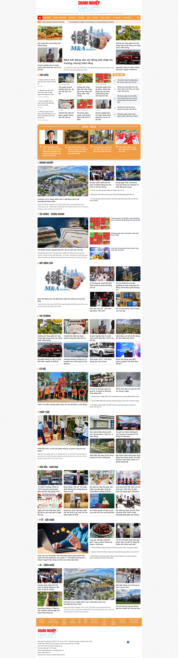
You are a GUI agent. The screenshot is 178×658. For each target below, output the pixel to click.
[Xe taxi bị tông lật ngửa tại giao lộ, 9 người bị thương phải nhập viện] (102, 379)
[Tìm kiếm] (138, 17)
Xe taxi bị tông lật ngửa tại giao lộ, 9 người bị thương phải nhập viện (100, 391)
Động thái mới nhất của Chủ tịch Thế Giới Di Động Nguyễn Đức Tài (112, 194)
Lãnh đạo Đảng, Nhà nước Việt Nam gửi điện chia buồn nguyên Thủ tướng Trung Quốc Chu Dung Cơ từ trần (52, 151)
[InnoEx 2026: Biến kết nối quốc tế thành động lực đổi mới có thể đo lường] (102, 173)
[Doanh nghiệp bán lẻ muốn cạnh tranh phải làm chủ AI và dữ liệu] (50, 55)
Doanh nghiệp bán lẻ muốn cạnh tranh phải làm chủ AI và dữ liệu (49, 67)
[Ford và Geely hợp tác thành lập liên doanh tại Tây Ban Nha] (128, 596)
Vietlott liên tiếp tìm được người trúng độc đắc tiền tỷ (103, 22)
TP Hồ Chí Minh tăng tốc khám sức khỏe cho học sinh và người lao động (114, 547)
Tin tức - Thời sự (89, 126)
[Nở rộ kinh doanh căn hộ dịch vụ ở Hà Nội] (128, 299)
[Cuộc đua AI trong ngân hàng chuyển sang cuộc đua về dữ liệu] (100, 253)
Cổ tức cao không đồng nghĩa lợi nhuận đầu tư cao (107, 190)
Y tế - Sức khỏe (46, 519)
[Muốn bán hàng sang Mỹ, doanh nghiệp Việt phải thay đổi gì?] (128, 350)
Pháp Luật (44, 411)
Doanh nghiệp (46, 162)
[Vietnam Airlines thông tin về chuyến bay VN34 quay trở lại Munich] (76, 350)
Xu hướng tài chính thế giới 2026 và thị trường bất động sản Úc (101, 285)
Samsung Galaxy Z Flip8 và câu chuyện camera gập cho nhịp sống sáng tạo (49, 610)
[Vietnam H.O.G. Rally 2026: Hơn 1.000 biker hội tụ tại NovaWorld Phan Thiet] (63, 181)
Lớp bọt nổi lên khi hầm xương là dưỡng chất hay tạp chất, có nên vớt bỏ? (115, 552)
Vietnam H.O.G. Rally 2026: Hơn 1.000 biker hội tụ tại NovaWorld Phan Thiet (115, 396)
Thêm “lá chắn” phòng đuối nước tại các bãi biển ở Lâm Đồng (62, 405)
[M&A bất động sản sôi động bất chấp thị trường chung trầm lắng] (89, 41)
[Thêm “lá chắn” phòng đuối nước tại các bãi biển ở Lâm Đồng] (63, 387)
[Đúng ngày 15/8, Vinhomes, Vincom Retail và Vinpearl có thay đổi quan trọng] (128, 173)
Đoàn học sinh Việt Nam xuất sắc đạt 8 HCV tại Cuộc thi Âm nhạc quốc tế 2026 (76, 512)
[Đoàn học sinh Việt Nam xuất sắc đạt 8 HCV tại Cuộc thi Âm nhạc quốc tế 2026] (76, 500)
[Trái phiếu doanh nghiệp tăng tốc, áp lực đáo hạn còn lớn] (66, 78)
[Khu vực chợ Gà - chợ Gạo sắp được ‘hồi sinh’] (102, 299)
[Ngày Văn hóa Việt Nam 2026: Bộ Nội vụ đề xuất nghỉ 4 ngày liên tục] (50, 500)
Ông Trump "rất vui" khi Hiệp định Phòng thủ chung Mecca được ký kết (75, 489)
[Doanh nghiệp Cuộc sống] (89, 6)
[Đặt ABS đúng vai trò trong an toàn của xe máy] (128, 575)
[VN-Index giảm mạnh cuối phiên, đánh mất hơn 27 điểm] (85, 104)
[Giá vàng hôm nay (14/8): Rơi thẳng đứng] (50, 33)
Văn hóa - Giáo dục (48, 466)
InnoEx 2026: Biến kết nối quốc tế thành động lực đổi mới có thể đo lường (100, 185)
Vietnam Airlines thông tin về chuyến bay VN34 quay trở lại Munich (75, 361)
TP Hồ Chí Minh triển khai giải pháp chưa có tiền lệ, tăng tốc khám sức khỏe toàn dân (128, 542)
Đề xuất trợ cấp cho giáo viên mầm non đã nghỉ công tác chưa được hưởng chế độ (101, 489)
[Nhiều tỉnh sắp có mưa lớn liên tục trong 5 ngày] (128, 379)
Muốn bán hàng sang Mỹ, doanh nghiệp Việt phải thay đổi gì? (127, 361)
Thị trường (40, 86)
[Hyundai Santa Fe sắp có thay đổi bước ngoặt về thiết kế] (128, 57)
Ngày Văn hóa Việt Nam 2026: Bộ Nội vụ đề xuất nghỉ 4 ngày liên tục (49, 512)
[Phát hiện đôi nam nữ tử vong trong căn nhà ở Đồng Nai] (102, 446)
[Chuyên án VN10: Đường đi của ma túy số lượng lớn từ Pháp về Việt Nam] (128, 422)
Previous (40, 143)
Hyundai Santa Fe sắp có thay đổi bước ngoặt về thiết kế (47, 81)
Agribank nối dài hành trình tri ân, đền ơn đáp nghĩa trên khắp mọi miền (46, 92)
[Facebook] (128, 642)
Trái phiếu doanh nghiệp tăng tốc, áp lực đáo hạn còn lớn (60, 250)
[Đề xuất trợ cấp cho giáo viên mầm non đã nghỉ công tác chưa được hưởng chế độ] (102, 477)
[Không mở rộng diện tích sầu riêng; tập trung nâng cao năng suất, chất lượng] (128, 33)
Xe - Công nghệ (46, 565)
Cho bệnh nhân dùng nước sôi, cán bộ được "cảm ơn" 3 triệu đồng (101, 434)
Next (137, 143)
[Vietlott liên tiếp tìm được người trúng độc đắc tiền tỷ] (66, 104)
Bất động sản (46, 263)
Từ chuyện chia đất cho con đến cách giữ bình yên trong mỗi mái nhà (102, 149)
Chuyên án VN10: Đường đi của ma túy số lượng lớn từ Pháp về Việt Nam (127, 434)
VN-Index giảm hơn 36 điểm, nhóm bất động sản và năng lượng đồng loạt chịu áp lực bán (61, 22)
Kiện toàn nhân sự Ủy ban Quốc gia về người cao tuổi (128, 149)
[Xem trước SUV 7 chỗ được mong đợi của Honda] (102, 350)
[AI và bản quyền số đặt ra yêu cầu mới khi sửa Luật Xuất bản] (102, 500)
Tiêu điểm (43, 74)
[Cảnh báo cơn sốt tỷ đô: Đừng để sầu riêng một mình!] (128, 326)
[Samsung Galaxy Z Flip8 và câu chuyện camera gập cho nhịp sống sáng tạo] (50, 599)
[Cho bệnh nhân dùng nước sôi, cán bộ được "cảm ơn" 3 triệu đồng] (102, 422)
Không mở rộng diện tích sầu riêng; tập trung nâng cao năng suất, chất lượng (128, 45)
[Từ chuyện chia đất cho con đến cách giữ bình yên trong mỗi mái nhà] (101, 137)
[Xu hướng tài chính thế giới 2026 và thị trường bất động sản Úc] (102, 273)
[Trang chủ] (40, 17)
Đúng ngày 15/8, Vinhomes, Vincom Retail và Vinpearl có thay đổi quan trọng (127, 185)
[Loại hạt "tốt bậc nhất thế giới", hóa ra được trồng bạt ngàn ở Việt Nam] (102, 530)
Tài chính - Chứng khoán (43, 96)
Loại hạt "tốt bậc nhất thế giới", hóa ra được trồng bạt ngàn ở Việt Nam (101, 542)
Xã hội (42, 368)
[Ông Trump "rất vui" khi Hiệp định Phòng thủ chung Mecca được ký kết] (76, 477)
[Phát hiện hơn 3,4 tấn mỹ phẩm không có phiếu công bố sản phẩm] (63, 430)
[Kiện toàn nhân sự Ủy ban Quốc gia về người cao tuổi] (127, 137)
